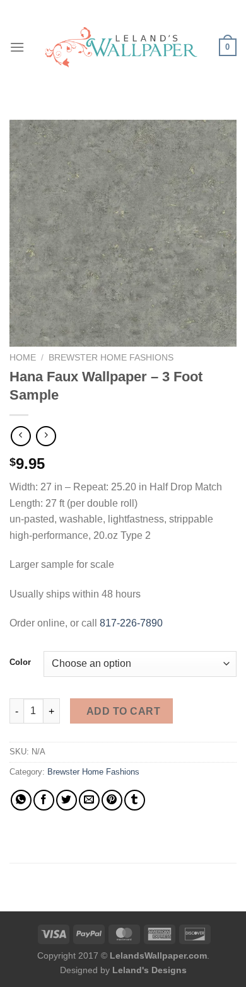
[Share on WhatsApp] (21, 800)
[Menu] (17, 47)
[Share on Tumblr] (134, 800)
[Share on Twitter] (66, 800)
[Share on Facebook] (43, 800)
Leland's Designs (149, 970)
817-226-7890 (131, 623)
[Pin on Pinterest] (112, 800)
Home (22, 357)
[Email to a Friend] (89, 800)
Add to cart (123, 711)
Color (20, 662)
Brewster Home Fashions (111, 357)
